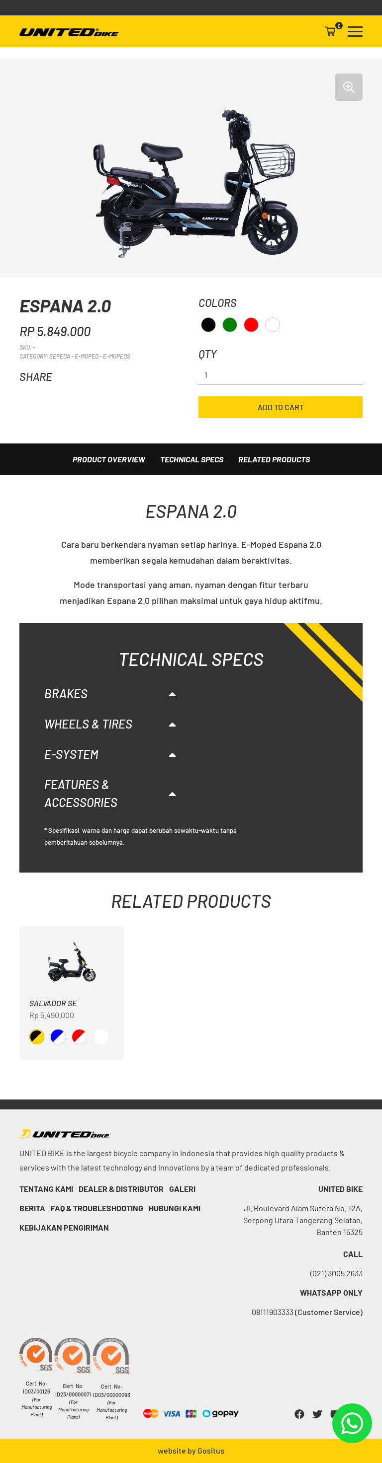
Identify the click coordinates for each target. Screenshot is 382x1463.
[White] (272, 324)
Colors (217, 302)
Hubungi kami (174, 1208)
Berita (32, 1208)
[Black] (208, 324)
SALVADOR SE (53, 1003)
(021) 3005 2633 (336, 1273)
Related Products (274, 459)
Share (35, 376)
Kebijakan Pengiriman (64, 1227)
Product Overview (109, 459)
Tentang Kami (46, 1188)
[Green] (229, 324)
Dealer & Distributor (121, 1188)
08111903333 (307, 1312)
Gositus (210, 1450)
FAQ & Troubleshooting (97, 1208)
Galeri (182, 1188)
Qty (207, 353)
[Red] (251, 324)
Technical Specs (191, 459)
